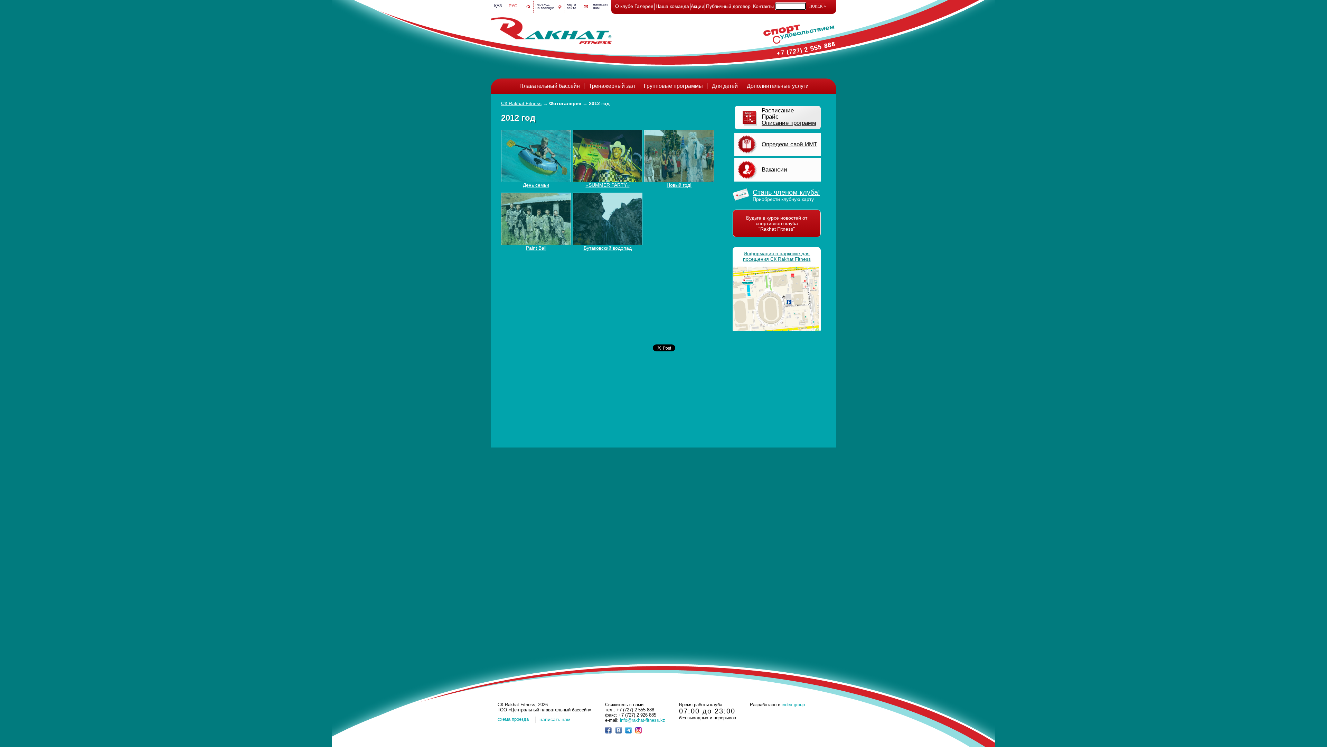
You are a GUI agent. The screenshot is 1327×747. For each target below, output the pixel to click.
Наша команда (672, 6)
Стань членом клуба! (786, 192)
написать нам (555, 719)
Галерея (643, 6)
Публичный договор (728, 6)
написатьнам (600, 6)
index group (793, 704)
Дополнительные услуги (778, 86)
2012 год (599, 103)
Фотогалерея (565, 103)
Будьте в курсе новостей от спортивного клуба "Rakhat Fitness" (776, 223)
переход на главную (545, 6)
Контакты (763, 6)
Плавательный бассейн (549, 86)
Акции (697, 6)
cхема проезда (513, 719)
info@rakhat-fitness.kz (642, 720)
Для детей (725, 86)
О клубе (624, 6)
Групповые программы (673, 86)
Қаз (498, 5)
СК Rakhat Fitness (521, 103)
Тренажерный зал (612, 86)
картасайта (571, 6)
